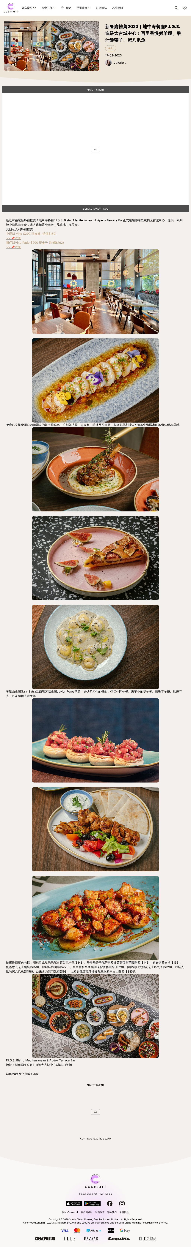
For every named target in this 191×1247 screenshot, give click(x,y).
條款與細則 (86, 1212)
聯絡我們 (112, 1212)
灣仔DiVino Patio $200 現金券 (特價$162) (35, 242)
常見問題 (124, 1212)
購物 (68, 7)
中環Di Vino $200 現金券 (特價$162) (31, 234)
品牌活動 (117, 7)
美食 (110, 48)
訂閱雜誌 (101, 7)
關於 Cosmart (70, 1212)
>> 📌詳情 (13, 238)
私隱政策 (99, 1212)
